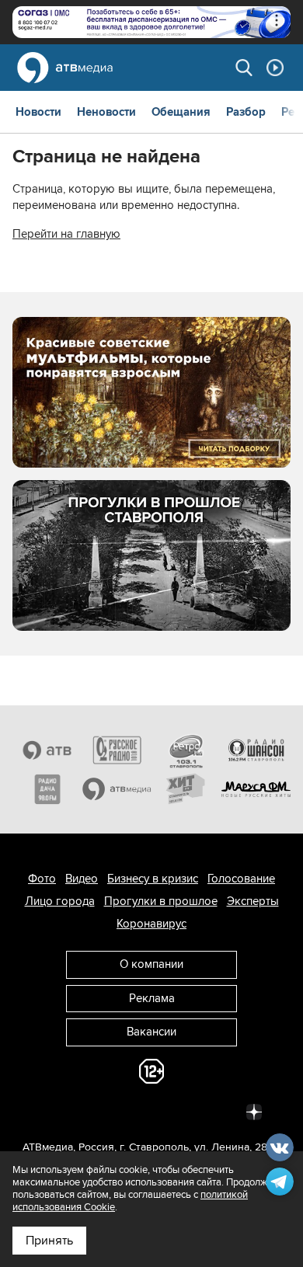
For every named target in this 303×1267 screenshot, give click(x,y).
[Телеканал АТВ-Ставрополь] (47, 749)
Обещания (181, 112)
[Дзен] (254, 1111)
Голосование (241, 879)
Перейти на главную (66, 234)
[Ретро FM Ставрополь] (186, 749)
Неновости (106, 112)
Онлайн (275, 67)
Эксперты (253, 901)
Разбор (246, 112)
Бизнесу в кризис (152, 879)
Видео (81, 879)
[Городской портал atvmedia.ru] (117, 789)
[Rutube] (219, 1111)
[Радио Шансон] (256, 749)
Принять (49, 1240)
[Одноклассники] (117, 1111)
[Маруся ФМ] (256, 789)
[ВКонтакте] (48, 1111)
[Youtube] (185, 1111)
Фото (42, 879)
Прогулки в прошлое (161, 901)
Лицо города (60, 901)
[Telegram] (83, 1111)
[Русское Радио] (117, 749)
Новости (38, 112)
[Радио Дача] (47, 789)
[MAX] (151, 1111)
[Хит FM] (186, 789)
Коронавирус (151, 924)
